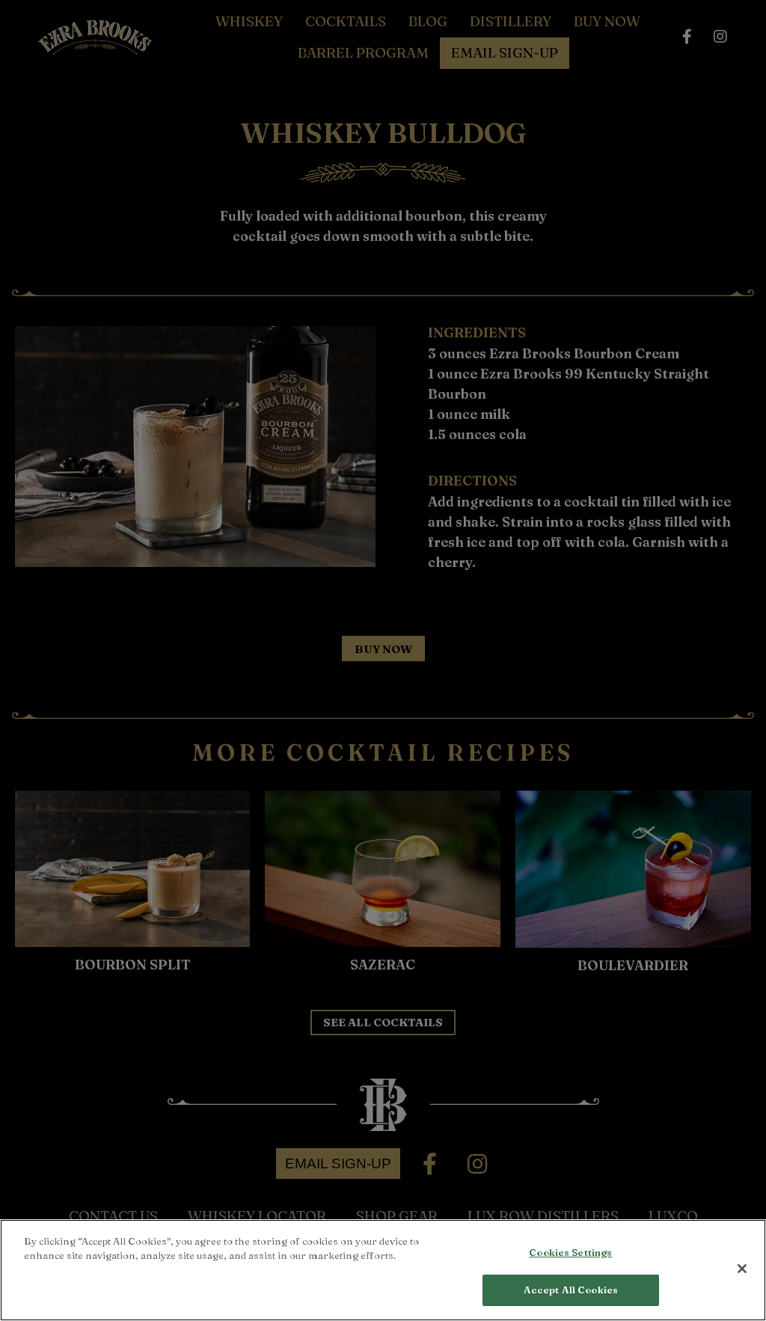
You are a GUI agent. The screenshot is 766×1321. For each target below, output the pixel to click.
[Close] (742, 1268)
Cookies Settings (570, 1252)
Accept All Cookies (571, 1290)
